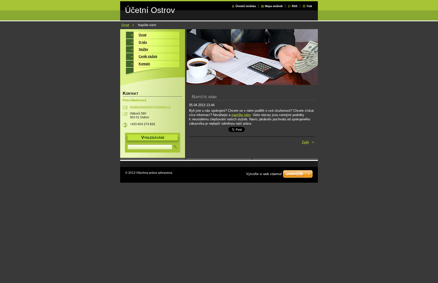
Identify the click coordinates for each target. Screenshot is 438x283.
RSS (294, 6)
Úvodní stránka (245, 6)
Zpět (305, 142)
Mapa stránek (274, 6)
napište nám (241, 115)
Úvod (125, 25)
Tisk (309, 6)
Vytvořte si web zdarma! (264, 174)
